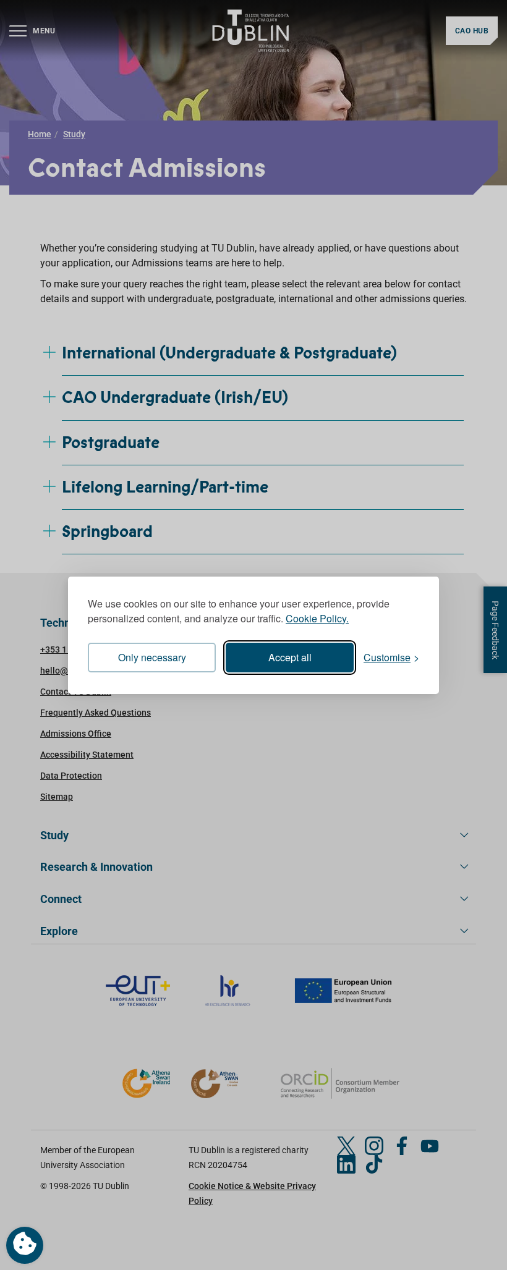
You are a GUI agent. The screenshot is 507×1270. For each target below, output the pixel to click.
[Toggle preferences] (24, 1245)
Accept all (290, 657)
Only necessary (152, 657)
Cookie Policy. (317, 618)
